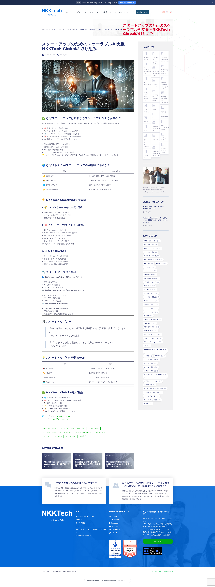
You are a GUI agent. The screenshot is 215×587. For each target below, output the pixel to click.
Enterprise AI (149, 323)
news (154, 109)
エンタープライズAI (151, 359)
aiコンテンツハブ (151, 293)
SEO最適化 (160, 356)
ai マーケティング (151, 312)
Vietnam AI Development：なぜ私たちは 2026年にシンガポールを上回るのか (87, 463)
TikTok (114, 533)
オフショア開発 (150, 363)
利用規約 (154, 571)
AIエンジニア (149, 286)
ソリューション (89, 12)
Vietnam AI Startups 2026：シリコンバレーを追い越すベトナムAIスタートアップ (119, 464)
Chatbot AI (146, 156)
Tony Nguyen (50, 55)
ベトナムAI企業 (70, 436)
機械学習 (148, 403)
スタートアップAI (100, 432)
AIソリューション (150, 301)
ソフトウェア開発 (151, 371)
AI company (149, 267)
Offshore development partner (156, 128)
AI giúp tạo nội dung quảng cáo (146, 96)
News (154, 118)
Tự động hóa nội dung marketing (164, 113)
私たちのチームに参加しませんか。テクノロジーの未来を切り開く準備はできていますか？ (145, 484)
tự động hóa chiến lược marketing (164, 99)
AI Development (147, 83)
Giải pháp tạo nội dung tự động (155, 60)
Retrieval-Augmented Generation (155, 351)
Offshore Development (152, 342)
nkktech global (150, 331)
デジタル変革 (149, 385)
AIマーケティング (150, 308)
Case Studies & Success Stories (146, 142)
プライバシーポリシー (165, 571)
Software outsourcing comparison (165, 59)
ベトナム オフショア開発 (153, 392)
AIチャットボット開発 (66, 429)
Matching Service (155, 85)
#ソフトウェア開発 (151, 256)
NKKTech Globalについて (85, 516)
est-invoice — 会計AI (83, 536)
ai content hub (150, 271)
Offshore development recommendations (156, 141)
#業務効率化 (161, 263)
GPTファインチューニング (52, 432)
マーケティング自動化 (152, 400)
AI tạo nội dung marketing (147, 111)
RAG (147, 345)
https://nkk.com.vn (63, 416)
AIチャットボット (151, 304)
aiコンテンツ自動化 (151, 297)
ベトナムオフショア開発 (164, 150)
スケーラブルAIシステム (83, 432)
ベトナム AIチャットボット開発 (155, 388)
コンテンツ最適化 (151, 367)
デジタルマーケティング (153, 381)
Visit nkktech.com (126, 2)
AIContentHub (150, 274)
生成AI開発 (82, 436)
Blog (145, 130)
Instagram (116, 529)
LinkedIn (115, 516)
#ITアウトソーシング (151, 241)
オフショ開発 (164, 139)
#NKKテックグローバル (152, 248)
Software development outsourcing (156, 153)
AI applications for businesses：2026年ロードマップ (56, 464)
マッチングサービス (151, 396)
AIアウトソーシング (151, 282)
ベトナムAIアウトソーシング (52, 436)
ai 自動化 (148, 315)
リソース (113, 12)
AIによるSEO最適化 (151, 278)
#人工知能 (148, 263)
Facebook (115, 523)
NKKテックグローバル (152, 334)
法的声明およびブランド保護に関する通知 (91, 530)
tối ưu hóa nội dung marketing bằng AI (164, 85)
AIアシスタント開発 (49, 429)
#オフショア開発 (150, 252)
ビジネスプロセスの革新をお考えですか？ (76, 483)
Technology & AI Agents (165, 71)
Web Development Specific (165, 127)
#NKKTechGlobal (150, 244)
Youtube (115, 526)
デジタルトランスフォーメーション (155, 376)
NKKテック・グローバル (152, 338)
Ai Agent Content (146, 58)
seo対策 (148, 356)
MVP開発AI (68, 432)
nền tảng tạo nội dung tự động (155, 97)
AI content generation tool (147, 70)
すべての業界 (102, 12)
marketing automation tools (156, 73)
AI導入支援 (81, 429)
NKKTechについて (126, 12)
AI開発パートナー (93, 429)
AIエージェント (150, 289)
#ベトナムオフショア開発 (153, 259)
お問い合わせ (142, 12)
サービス (77, 12)
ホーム (68, 12)
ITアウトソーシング (151, 327)
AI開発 (146, 121)
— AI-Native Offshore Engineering (106, 580)
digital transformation (152, 319)
